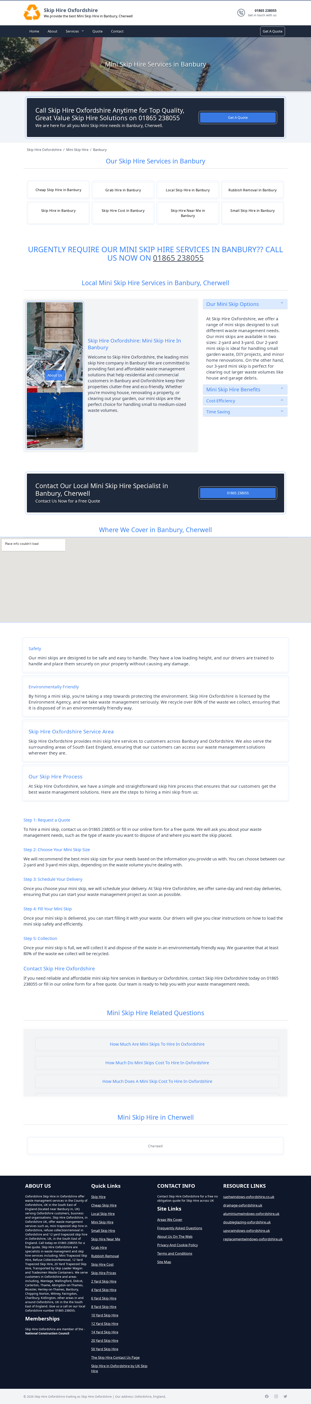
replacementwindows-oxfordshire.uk (253, 1239)
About (52, 31)
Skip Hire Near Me (105, 1239)
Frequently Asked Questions (179, 1228)
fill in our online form (64, 984)
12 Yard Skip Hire (104, 1323)
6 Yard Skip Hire (103, 1298)
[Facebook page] (267, 1396)
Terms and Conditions (174, 1253)
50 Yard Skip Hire (104, 1349)
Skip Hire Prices (103, 1273)
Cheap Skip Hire (104, 1205)
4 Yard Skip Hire (103, 1290)
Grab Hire (99, 1247)
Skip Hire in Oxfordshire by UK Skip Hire (119, 1368)
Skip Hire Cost (102, 1264)
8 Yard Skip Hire (103, 1306)
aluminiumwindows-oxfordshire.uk (251, 1213)
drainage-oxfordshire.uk (242, 1205)
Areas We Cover (169, 1219)
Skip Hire (98, 1196)
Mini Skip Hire (102, 1222)
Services (72, 31)
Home (34, 31)
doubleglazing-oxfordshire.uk (247, 1222)
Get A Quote (272, 31)
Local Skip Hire (103, 1213)
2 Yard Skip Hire (103, 1281)
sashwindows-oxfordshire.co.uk (248, 1196)
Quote (97, 31)
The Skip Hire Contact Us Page (115, 1357)
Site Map (164, 1262)
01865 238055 (178, 258)
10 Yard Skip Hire (104, 1315)
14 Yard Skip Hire (104, 1332)
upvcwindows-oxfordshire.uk (246, 1230)
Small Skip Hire (103, 1230)
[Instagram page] (276, 1396)
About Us (54, 375)
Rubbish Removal (105, 1256)
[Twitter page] (285, 1396)
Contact (117, 31)
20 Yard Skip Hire (104, 1340)
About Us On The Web (175, 1236)
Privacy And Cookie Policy (177, 1245)
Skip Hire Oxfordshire (71, 10)
